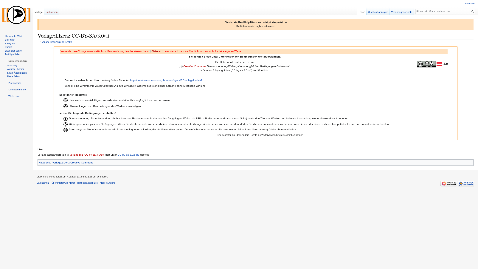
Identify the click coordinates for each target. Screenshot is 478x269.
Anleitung (12, 65)
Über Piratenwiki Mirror (63, 183)
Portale (8, 47)
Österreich (157, 51)
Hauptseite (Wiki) (13, 36)
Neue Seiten (13, 76)
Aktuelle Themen (15, 69)
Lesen (361, 12)
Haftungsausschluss (87, 183)
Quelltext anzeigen (378, 12)
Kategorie (44, 162)
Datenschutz (43, 183)
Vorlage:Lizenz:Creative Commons (72, 162)
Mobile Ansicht (107, 183)
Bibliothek (10, 39)
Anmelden (470, 3)
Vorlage (39, 12)
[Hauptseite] (16, 15)
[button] (17, 61)
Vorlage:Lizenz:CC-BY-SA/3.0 (57, 42)
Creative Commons (194, 66)
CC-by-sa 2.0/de (127, 154)
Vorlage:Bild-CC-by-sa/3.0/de (86, 154)
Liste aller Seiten (13, 51)
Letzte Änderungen (17, 73)
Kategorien (10, 43)
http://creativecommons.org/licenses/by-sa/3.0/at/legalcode (165, 80)
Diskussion (52, 12)
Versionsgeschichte (401, 12)
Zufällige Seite (12, 54)
